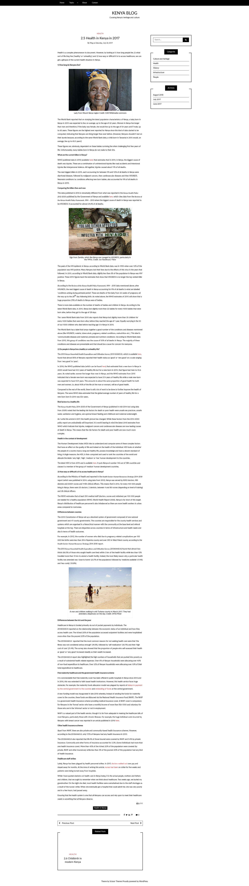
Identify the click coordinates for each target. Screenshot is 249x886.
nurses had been (111, 767)
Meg (91, 43)
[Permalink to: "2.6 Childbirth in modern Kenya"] (72, 843)
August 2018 (158, 95)
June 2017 (157, 104)
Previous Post (67, 823)
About (84, 3)
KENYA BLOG (124, 13)
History (156, 68)
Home (62, 3)
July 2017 (157, 99)
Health (100, 34)
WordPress (143, 881)
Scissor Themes (116, 881)
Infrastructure (158, 72)
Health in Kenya (100, 808)
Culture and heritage (161, 59)
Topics (71, 3)
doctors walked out (119, 764)
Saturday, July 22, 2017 (104, 43)
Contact (95, 3)
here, (111, 197)
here (139, 354)
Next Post (134, 823)
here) (91, 160)
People (155, 77)
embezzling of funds (103, 689)
